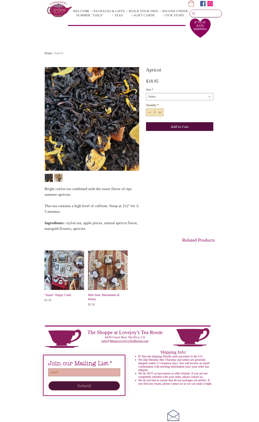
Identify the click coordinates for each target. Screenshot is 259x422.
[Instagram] (210, 3)
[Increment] (160, 112)
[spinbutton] (155, 112)
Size (149, 89)
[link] (191, 3)
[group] (129, 278)
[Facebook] (203, 3)
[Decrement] (149, 112)
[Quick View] (64, 270)
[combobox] (179, 96)
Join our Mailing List (80, 363)
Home (48, 53)
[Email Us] (173, 415)
